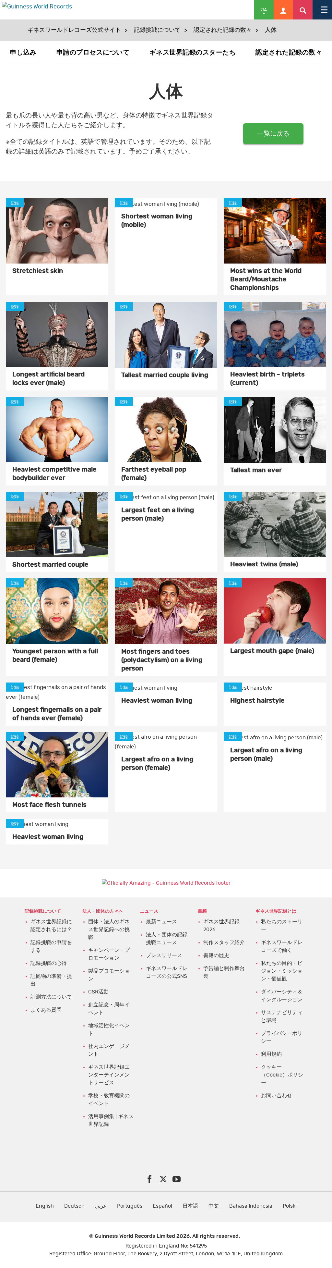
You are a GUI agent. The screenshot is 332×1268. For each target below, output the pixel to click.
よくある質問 (46, 1010)
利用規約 (271, 1054)
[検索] (303, 9)
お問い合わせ (276, 1095)
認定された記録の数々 (223, 30)
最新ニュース (161, 921)
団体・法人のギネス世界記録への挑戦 (109, 929)
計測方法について (51, 997)
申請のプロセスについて (93, 52)
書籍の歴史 (216, 955)
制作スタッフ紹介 (224, 942)
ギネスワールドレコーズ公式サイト (74, 30)
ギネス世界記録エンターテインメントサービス (109, 1075)
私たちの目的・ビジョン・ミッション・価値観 (281, 971)
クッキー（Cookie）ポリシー (282, 1075)
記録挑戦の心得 (48, 963)
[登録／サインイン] (283, 9)
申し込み (23, 52)
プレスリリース (164, 955)
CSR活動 (98, 991)
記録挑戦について (157, 30)
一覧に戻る (273, 133)
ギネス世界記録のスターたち (192, 52)
